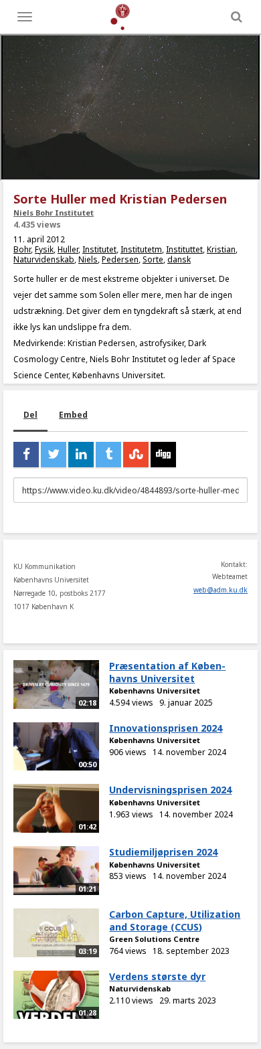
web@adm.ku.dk (220, 589)
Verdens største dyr (157, 976)
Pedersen (120, 259)
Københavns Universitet (154, 690)
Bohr (22, 249)
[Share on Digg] (163, 454)
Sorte (153, 259)
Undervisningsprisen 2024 (170, 789)
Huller (68, 249)
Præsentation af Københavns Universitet (167, 672)
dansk (179, 259)
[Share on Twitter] (53, 454)
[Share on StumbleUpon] (136, 454)
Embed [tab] (73, 414)
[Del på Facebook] (26, 454)
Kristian (221, 249)
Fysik (44, 249)
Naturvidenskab (43, 259)
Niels (88, 259)
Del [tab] (30, 414)
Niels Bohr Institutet (53, 213)
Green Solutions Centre (154, 939)
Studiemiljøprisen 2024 (163, 851)
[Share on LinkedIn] (81, 454)
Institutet (99, 249)
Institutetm (141, 249)
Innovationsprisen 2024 (165, 728)
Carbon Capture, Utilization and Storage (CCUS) (174, 920)
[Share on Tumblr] (108, 454)
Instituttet (184, 249)
